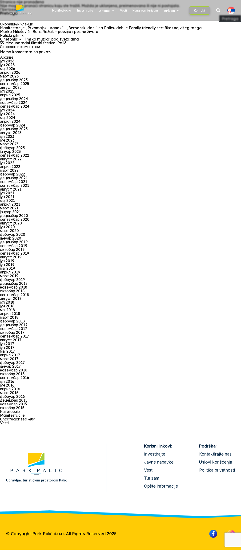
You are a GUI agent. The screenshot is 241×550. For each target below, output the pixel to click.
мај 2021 (7, 200)
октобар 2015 (12, 407)
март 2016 (9, 392)
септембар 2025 (14, 83)
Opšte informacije (161, 486)
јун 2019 (7, 264)
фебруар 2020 (12, 234)
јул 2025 (7, 91)
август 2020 (11, 223)
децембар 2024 (14, 98)
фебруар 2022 (12, 174)
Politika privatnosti (217, 470)
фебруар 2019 (12, 279)
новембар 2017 (13, 328)
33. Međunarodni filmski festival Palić (33, 43)
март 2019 (9, 275)
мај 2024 (7, 117)
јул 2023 (7, 136)
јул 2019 (7, 260)
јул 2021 (7, 193)
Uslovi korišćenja (215, 462)
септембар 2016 (14, 377)
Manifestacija (61, 10)
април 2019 (10, 272)
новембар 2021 (13, 181)
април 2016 (10, 389)
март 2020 (9, 230)
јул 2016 (7, 381)
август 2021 (10, 189)
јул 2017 (7, 343)
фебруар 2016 (12, 396)
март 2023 (9, 144)
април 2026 (10, 72)
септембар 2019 (14, 253)
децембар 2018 (14, 283)
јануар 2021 (10, 211)
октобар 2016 (12, 373)
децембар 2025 (14, 79)
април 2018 (10, 313)
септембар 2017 (14, 336)
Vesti (123, 10)
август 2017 (10, 340)
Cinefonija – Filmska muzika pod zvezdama (39, 39)
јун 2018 (7, 306)
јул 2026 (7, 61)
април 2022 (10, 166)
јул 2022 (7, 162)
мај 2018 (7, 309)
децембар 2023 (14, 128)
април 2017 (10, 355)
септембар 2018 (14, 294)
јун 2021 (7, 196)
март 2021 (9, 208)
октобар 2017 (12, 332)
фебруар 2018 (12, 321)
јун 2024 (7, 113)
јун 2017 (7, 347)
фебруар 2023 (12, 147)
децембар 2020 (14, 215)
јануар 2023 (10, 151)
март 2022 (9, 170)
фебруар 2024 (12, 125)
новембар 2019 (13, 245)
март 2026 (9, 76)
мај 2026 (7, 68)
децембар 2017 (14, 324)
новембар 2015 (13, 404)
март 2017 (9, 358)
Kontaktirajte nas (215, 454)
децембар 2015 (14, 400)
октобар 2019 (12, 249)
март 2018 (9, 317)
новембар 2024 (14, 102)
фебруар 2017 (12, 362)
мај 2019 (7, 268)
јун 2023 (7, 140)
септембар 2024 (14, 106)
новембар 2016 (13, 370)
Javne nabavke (158, 462)
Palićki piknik (12, 35)
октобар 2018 (12, 291)
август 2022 (11, 159)
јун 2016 (7, 385)
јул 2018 (7, 302)
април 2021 (10, 204)
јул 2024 (7, 110)
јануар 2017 (10, 366)
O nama (104, 10)
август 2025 (11, 87)
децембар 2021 (14, 177)
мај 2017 (7, 351)
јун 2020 (7, 226)
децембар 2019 (14, 242)
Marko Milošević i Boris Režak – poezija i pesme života (49, 31)
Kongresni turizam (145, 10)
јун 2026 (7, 64)
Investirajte (85, 10)
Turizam (169, 10)
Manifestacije (12, 415)
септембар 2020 (14, 219)
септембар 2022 (14, 155)
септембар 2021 (14, 185)
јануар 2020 (10, 238)
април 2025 (10, 95)
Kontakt (199, 10)
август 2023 (10, 132)
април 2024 (10, 121)
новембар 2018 (13, 287)
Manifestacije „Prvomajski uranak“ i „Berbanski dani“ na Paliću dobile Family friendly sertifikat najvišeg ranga (101, 27)
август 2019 (10, 257)
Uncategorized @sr (17, 419)
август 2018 (11, 298)
